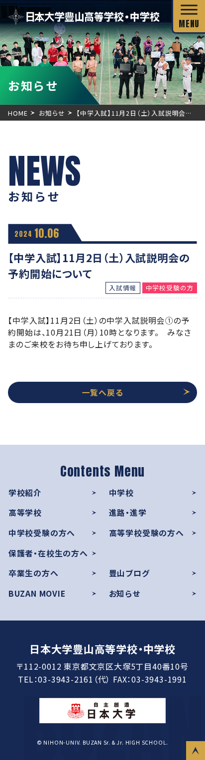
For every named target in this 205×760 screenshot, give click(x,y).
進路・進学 (128, 512)
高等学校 (25, 512)
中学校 (121, 492)
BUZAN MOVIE (37, 593)
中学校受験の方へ (41, 533)
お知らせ (124, 593)
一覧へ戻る (102, 392)
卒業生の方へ (33, 573)
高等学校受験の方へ (146, 533)
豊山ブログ (129, 573)
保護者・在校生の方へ (48, 553)
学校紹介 (25, 492)
